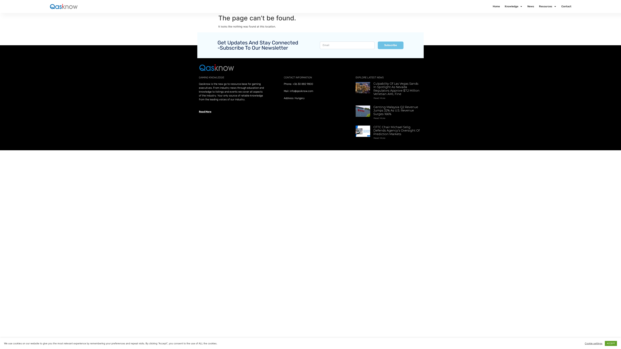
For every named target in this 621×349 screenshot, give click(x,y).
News (530, 6)
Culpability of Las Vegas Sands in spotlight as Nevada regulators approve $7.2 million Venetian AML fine (396, 89)
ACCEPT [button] (611, 343)
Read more (379, 98)
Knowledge (511, 6)
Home (496, 6)
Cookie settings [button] (593, 343)
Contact (566, 6)
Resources (545, 6)
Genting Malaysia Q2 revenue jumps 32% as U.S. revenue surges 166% (395, 110)
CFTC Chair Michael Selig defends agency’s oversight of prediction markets (396, 130)
